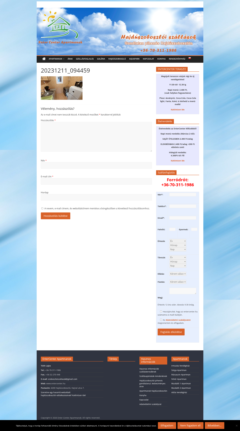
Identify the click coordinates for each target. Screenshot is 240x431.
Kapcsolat (148, 58)
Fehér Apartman (179, 379)
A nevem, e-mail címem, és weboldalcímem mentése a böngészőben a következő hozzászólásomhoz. (97, 208)
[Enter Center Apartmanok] (120, 9)
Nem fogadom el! (190, 425)
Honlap (44, 192)
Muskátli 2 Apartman (181, 388)
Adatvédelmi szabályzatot (178, 320)
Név (44, 160)
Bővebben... (215, 425)
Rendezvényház (177, 58)
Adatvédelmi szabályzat (150, 404)
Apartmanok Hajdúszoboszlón (153, 391)
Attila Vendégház (179, 392)
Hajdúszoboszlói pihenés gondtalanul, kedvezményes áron (152, 383)
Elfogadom (167, 425)
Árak (70, 58)
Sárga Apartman (179, 370)
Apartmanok (55, 58)
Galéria (101, 58)
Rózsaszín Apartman (180, 374)
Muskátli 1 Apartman (181, 383)
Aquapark (134, 58)
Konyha (161, 58)
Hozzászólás (48, 120)
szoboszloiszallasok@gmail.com (62, 379)
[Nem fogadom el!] (236, 425)
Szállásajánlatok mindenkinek (153, 376)
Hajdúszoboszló (117, 58)
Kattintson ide (177, 109)
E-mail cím (47, 176)
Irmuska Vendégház (180, 365)
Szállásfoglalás (85, 58)
